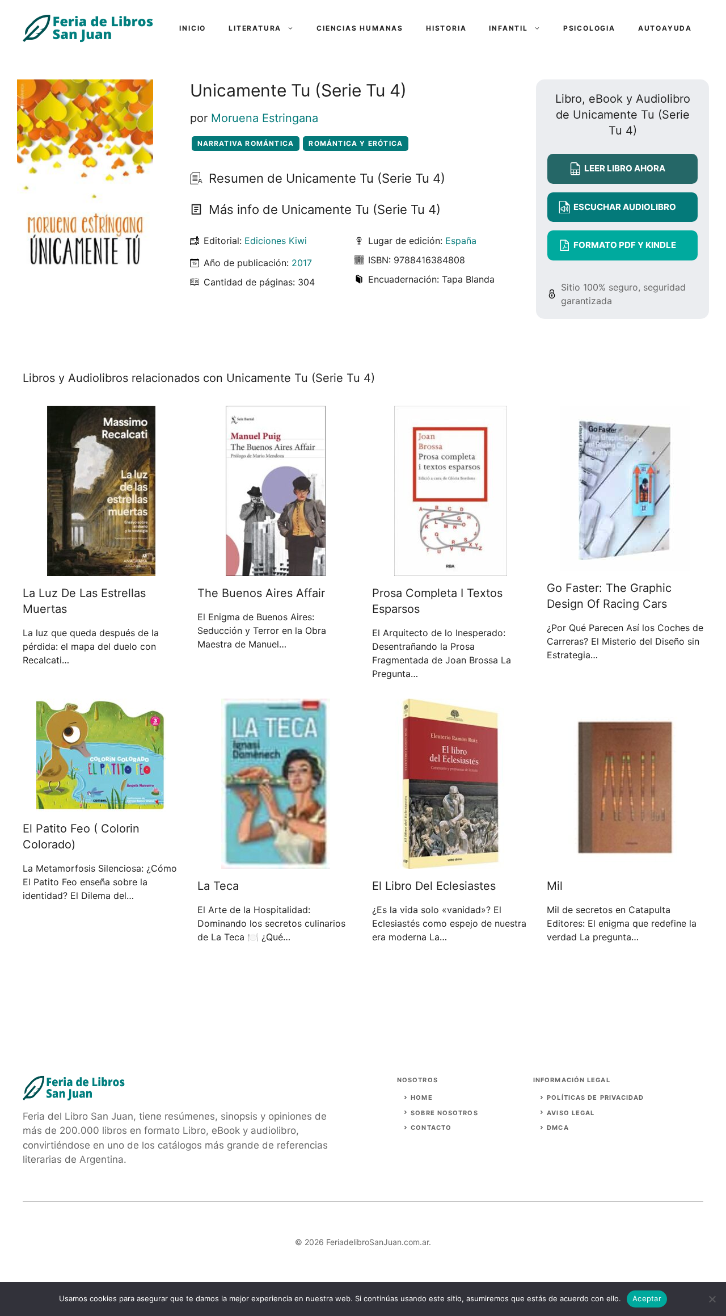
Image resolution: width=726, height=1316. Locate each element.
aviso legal (570, 1113)
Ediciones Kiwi (275, 240)
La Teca (218, 886)
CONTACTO (431, 1128)
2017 (302, 262)
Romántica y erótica (356, 143)
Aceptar (646, 1298)
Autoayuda (665, 28)
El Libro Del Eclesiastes (434, 886)
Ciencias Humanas (359, 28)
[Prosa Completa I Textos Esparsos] (450, 569)
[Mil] (625, 862)
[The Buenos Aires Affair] (276, 569)
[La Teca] (275, 862)
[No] (711, 1299)
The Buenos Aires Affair (261, 593)
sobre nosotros (444, 1113)
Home (421, 1097)
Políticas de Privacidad (595, 1097)
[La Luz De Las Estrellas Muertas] (101, 569)
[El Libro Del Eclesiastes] (450, 862)
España (460, 240)
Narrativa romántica (245, 143)
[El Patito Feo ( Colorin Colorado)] (101, 804)
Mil (555, 886)
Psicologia (589, 28)
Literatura (255, 28)
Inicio (192, 28)
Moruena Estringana (264, 118)
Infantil (508, 28)
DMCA (557, 1128)
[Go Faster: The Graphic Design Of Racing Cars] (625, 564)
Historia (446, 28)
